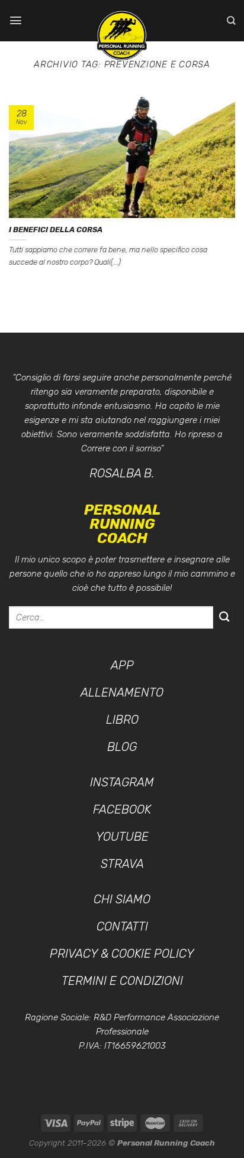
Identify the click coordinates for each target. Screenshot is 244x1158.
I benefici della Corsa (55, 229)
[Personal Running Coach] (122, 35)
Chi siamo (122, 899)
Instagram (122, 782)
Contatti (122, 926)
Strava (122, 864)
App (122, 665)
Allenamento (122, 692)
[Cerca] (231, 20)
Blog (122, 747)
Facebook (122, 809)
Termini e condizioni (122, 981)
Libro (122, 720)
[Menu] (16, 20)
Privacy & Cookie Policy (122, 953)
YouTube (122, 837)
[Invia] (224, 618)
